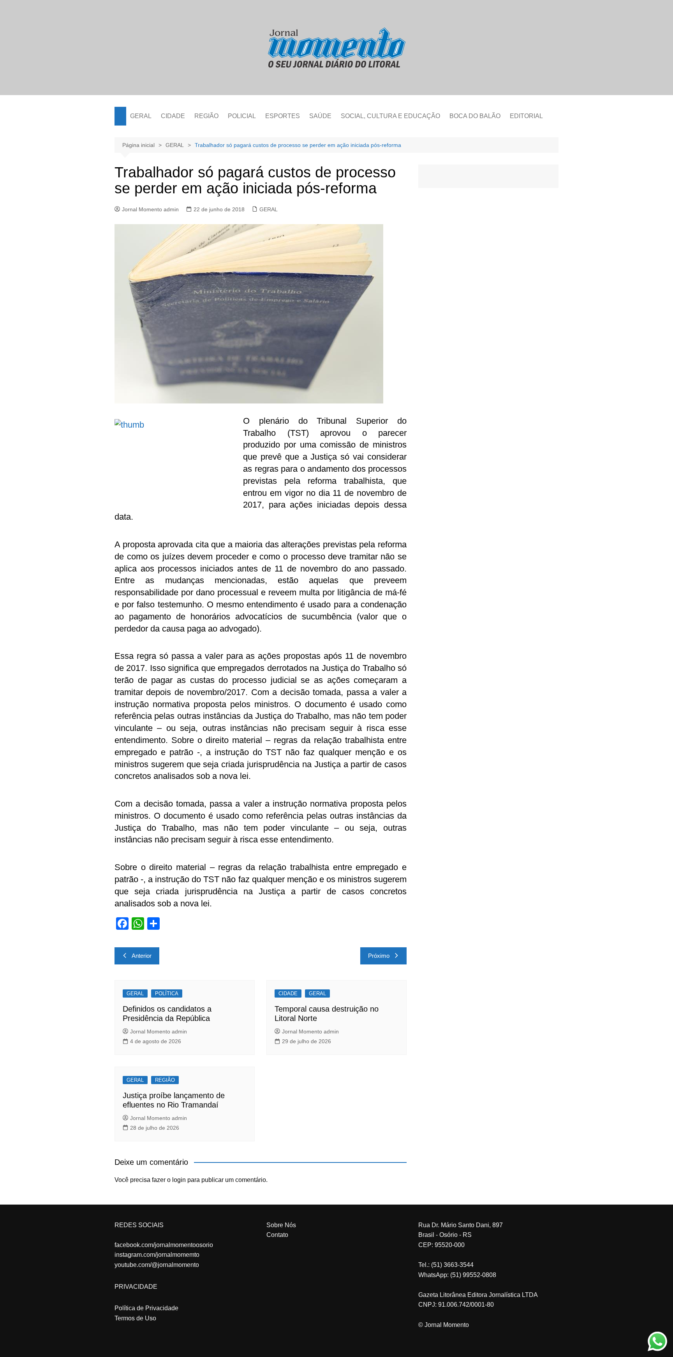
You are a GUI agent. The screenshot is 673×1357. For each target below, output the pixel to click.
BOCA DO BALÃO (474, 116)
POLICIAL (242, 116)
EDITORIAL (526, 116)
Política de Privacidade (146, 1308)
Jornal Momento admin (150, 209)
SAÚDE (320, 116)
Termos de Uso (135, 1318)
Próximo (378, 955)
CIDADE (173, 116)
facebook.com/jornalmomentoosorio (164, 1245)
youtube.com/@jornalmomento (157, 1264)
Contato (277, 1234)
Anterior (142, 955)
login (179, 1180)
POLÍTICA (166, 993)
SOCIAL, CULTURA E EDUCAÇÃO (390, 116)
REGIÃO (206, 116)
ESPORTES (282, 116)
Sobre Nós (281, 1225)
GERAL (141, 116)
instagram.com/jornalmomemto (157, 1254)
